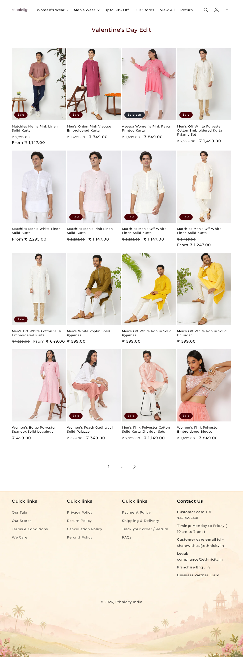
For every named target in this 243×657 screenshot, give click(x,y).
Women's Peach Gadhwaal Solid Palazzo (90, 429)
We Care (19, 537)
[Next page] (134, 467)
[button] (52, 10)
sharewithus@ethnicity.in (200, 546)
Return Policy (79, 521)
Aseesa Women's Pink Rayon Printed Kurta (147, 128)
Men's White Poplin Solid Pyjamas (88, 333)
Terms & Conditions (30, 529)
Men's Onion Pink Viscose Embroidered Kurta (89, 128)
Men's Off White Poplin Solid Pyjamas (147, 333)
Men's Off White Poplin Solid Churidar (202, 333)
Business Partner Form (198, 575)
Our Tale (19, 512)
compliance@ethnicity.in (200, 559)
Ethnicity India (129, 602)
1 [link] (109, 466)
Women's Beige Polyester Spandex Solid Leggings (34, 429)
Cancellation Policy (84, 529)
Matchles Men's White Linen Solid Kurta (36, 231)
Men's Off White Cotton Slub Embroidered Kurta (36, 333)
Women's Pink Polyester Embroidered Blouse (198, 429)
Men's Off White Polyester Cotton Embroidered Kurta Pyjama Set (199, 130)
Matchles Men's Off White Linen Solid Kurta (144, 231)
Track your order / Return (145, 529)
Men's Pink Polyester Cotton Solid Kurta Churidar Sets (146, 429)
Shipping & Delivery (140, 521)
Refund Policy (80, 537)
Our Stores (22, 521)
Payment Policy (136, 512)
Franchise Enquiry (193, 567)
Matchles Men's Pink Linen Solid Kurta (35, 128)
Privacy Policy (79, 512)
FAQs (126, 537)
